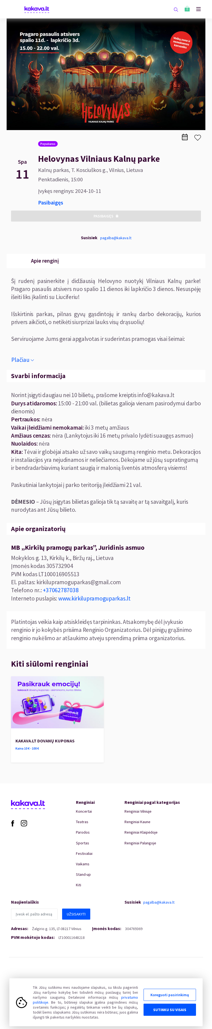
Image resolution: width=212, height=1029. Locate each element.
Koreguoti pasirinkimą (169, 994)
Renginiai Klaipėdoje (141, 832)
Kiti (78, 884)
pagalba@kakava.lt (115, 237)
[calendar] (185, 137)
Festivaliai (84, 853)
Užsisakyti (76, 914)
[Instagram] (24, 822)
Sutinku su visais (169, 1009)
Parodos (83, 832)
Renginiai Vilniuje (138, 811)
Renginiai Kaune (137, 821)
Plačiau (20, 359)
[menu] (195, 9)
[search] (175, 9)
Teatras (82, 821)
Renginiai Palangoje (140, 843)
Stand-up (83, 874)
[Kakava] (37, 9)
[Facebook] (12, 822)
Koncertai (84, 811)
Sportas (82, 843)
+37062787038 (60, 590)
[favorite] (197, 137)
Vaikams (82, 863)
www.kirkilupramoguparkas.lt (94, 598)
